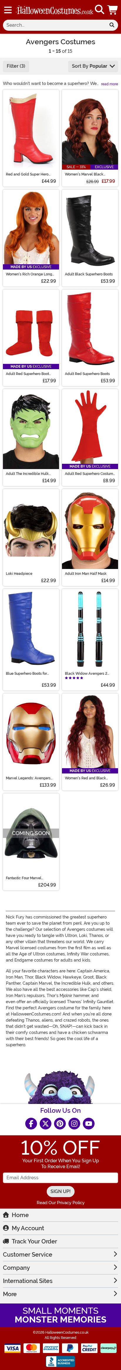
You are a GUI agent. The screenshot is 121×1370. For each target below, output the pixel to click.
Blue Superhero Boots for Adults (26, 673)
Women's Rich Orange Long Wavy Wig (29, 274)
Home (20, 1215)
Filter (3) (16, 66)
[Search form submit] (112, 25)
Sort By (89, 66)
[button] (113, 10)
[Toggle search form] (99, 10)
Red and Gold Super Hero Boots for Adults (27, 174)
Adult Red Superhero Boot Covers (27, 374)
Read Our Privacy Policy (61, 1202)
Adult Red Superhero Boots (87, 374)
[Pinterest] (60, 1123)
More (10, 1294)
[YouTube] (89, 1123)
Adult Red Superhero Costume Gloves (90, 474)
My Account (28, 1228)
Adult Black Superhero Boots (89, 274)
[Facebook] (31, 1123)
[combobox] (54, 25)
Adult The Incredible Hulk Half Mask (27, 474)
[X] (45, 1123)
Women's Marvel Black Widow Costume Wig (84, 174)
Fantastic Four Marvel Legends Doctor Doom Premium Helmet (24, 878)
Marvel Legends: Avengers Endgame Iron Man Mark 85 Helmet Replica (28, 778)
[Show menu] (8, 10)
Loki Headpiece (19, 573)
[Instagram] (74, 1123)
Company (16, 1267)
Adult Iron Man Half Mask (86, 573)
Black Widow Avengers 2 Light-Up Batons (86, 673)
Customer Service (27, 1254)
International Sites (28, 1280)
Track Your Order (34, 1241)
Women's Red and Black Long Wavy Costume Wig (86, 778)
